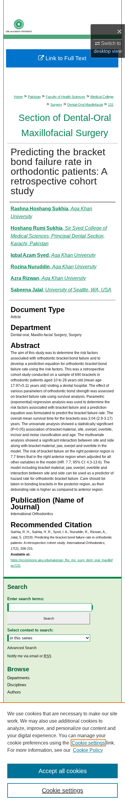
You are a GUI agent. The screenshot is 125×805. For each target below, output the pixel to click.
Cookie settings (88, 742)
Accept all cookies (63, 771)
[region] (62, 753)
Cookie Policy (88, 750)
